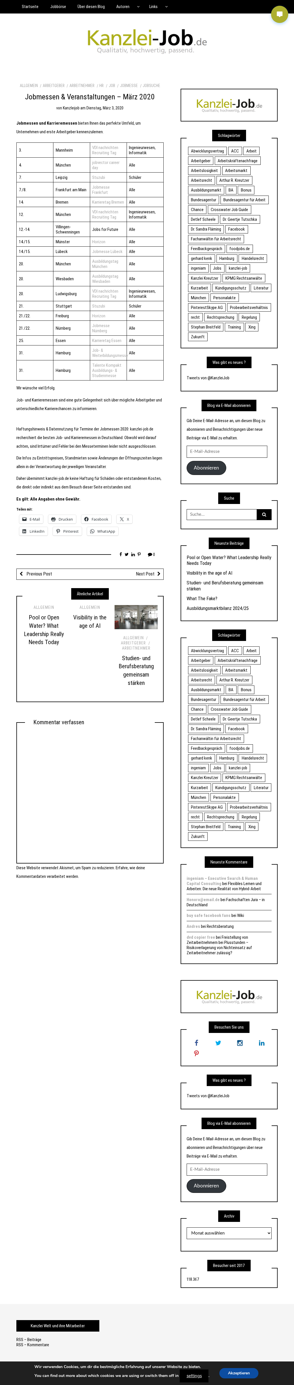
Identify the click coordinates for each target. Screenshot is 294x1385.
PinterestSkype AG (207, 307)
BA (231, 190)
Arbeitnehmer (81, 85)
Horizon (98, 241)
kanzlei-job (238, 268)
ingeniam (198, 268)
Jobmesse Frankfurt (101, 190)
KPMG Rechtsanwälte (243, 278)
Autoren (122, 6)
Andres (193, 926)
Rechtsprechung (220, 317)
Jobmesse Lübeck (107, 251)
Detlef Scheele (203, 219)
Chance (197, 209)
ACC (235, 151)
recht (195, 317)
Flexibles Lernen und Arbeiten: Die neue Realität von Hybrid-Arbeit (224, 886)
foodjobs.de (239, 248)
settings (194, 1376)
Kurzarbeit (199, 288)
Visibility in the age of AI (209, 573)
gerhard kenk (201, 258)
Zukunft (198, 336)
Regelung (249, 317)
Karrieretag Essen (106, 340)
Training (234, 327)
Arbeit (251, 151)
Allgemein (29, 85)
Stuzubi (98, 177)
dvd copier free (201, 937)
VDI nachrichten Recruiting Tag (105, 150)
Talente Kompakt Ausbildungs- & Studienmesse (106, 370)
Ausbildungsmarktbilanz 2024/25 (218, 608)
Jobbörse (58, 6)
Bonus (246, 190)
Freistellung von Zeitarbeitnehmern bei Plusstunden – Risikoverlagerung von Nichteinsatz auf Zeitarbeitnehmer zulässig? (219, 945)
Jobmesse (129, 85)
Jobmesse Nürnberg (101, 328)
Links (153, 6)
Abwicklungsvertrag (207, 151)
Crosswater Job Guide (229, 209)
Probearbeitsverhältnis (249, 307)
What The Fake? (202, 598)
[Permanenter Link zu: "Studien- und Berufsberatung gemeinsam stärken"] (136, 617)
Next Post (145, 574)
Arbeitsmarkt (236, 170)
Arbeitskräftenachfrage (238, 160)
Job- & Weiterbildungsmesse (110, 353)
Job (112, 85)
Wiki (240, 915)
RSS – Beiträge (28, 1339)
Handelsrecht (253, 258)
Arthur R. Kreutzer (234, 180)
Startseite (30, 6)
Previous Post (39, 574)
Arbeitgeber (54, 85)
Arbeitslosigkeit (204, 170)
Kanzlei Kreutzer (204, 278)
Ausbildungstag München (105, 264)
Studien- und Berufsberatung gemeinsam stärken (225, 585)
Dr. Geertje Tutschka (240, 219)
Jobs (217, 268)
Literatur (261, 288)
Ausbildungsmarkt (206, 190)
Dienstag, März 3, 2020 (104, 108)
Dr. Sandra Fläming (206, 229)
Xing (252, 327)
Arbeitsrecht (201, 180)
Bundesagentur (203, 199)
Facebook (236, 229)
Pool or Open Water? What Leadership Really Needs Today (229, 560)
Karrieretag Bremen (108, 202)
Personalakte (224, 297)
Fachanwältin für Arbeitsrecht (216, 239)
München (198, 297)
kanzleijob (71, 108)
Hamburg (226, 258)
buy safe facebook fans (209, 915)
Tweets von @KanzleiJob (208, 377)
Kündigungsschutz (230, 288)
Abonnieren (206, 467)
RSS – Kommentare (32, 1344)
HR (101, 85)
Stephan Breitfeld (205, 327)
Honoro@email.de (203, 899)
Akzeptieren (239, 1373)
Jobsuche (151, 85)
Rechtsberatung (220, 926)
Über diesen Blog (91, 6)
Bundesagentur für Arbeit (244, 199)
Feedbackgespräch (206, 248)
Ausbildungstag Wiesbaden (105, 279)
